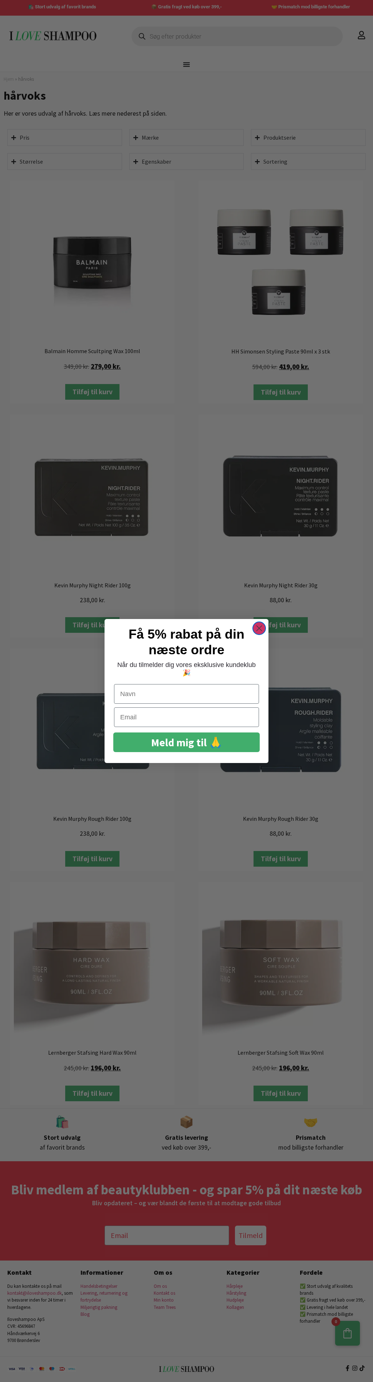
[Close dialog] (259, 628)
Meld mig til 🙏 (186, 742)
